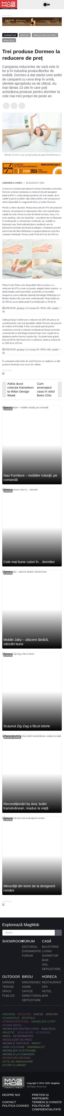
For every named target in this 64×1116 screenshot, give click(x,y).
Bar (45, 995)
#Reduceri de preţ (45, 35)
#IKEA (6, 1036)
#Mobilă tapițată (15, 1043)
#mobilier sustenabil (19, 1050)
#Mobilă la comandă (18, 1054)
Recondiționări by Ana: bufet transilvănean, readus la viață (25, 806)
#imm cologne (13, 1047)
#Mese (38, 1014)
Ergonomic (31, 982)
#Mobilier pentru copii (20, 1028)
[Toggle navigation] (39, 4)
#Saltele (9, 40)
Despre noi (11, 1094)
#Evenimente (23, 1036)
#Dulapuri (25, 1032)
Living (47, 951)
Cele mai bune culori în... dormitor (29, 562)
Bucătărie (12, 737)
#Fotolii (28, 1017)
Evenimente (31, 951)
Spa (45, 986)
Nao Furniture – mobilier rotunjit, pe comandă (30, 478)
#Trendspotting (15, 1021)
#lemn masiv (12, 1025)
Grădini (8, 982)
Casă (8, 408)
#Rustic (8, 1032)
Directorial (32, 995)
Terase (8, 986)
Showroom (12, 941)
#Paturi (24, 35)
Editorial (30, 946)
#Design (8, 1014)
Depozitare (51, 969)
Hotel (47, 991)
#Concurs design (16, 1057)
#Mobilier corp (43, 1021)
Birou (27, 977)
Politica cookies (15, 1105)
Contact (9, 1102)
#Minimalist (36, 1047)
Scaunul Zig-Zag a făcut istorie (26, 726)
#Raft (36, 1043)
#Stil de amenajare (17, 1061)
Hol (45, 964)
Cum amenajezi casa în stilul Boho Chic (46, 389)
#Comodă (43, 1032)
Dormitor (10, 35)
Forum (28, 941)
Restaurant (51, 982)
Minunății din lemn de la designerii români (29, 888)
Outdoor (11, 977)
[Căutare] (58, 933)
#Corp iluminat (14, 1065)
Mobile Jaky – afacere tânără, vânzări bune (26, 642)
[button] (55, 5)
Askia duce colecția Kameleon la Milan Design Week (20, 389)
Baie (45, 960)
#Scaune (24, 1014)
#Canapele (10, 1017)
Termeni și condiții (47, 1102)
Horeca (49, 977)
